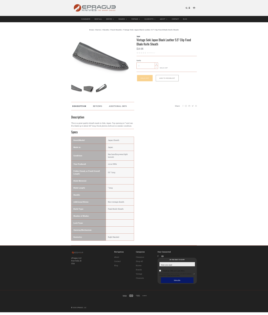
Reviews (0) (151, 53)
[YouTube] (162, 256)
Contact (175, 19)
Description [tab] (79, 106)
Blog (185, 19)
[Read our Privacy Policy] (194, 274)
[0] (194, 7)
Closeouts (149, 19)
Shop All (98, 19)
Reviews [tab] (97, 106)
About (163, 19)
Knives (109, 19)
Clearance (85, 19)
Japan (138, 36)
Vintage (134, 19)
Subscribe (177, 280)
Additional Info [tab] (118, 106)
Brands (122, 19)
